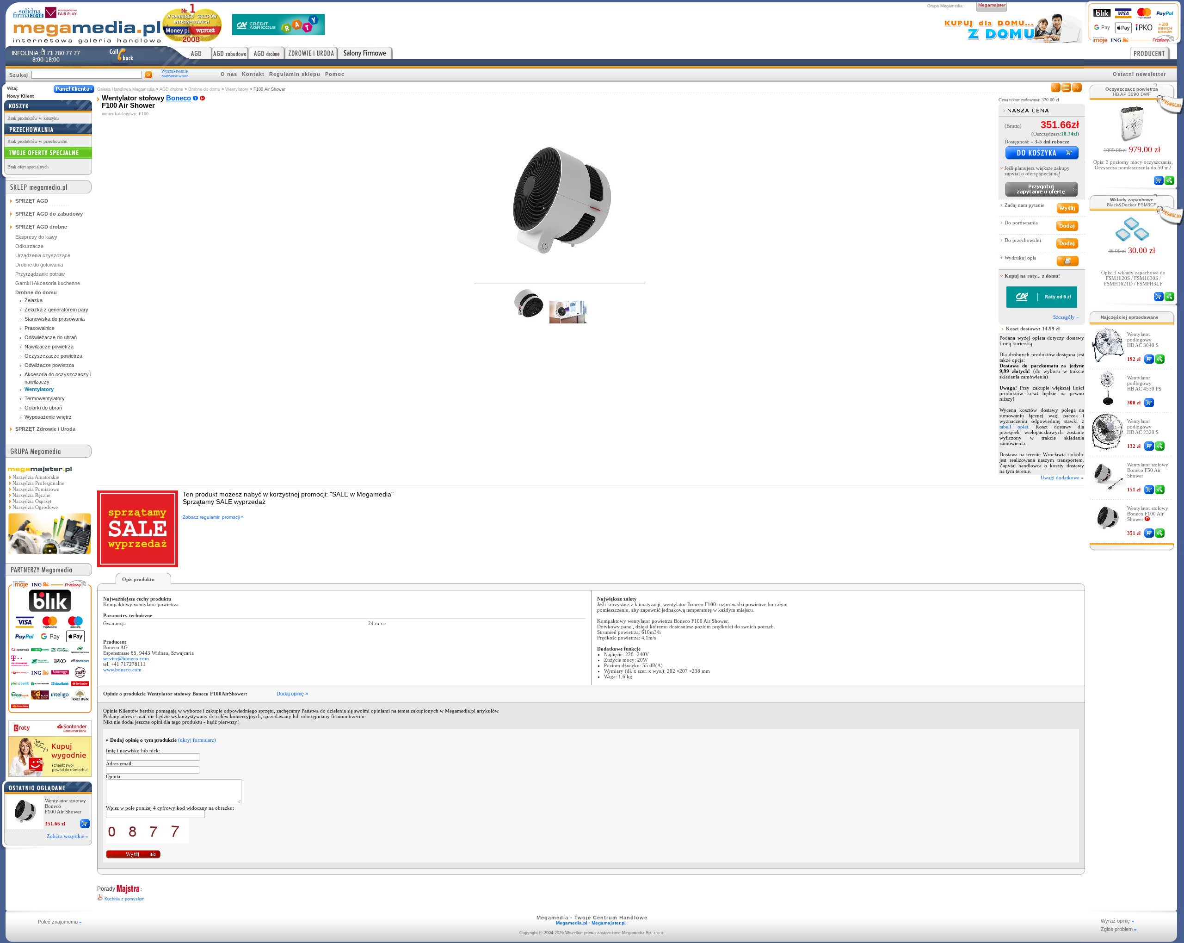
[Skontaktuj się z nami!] (121, 56)
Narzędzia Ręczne (31, 495)
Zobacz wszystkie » (67, 836)
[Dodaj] (85, 824)
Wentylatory (236, 89)
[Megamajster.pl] (49, 555)
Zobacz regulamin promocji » (213, 517)
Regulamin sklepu (295, 74)
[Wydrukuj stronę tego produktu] (1067, 261)
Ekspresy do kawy (36, 237)
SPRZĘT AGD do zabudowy (49, 214)
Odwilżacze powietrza (49, 365)
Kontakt (253, 74)
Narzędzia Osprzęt (31, 501)
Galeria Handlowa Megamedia (125, 89)
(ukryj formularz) (197, 740)
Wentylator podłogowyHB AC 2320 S (1143, 426)
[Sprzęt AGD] (190, 52)
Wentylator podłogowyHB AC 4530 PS (1144, 383)
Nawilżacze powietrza (49, 346)
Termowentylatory (45, 398)
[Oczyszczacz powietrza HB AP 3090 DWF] (1132, 139)
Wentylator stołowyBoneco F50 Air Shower (1147, 470)
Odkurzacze (29, 246)
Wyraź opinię (1117, 921)
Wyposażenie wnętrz (48, 417)
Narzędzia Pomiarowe (35, 489)
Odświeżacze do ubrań (51, 337)
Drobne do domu (204, 89)
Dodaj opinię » (292, 693)
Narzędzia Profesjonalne (38, 483)
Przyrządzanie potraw (40, 274)
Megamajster (991, 4)
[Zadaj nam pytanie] (1067, 208)
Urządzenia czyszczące (42, 255)
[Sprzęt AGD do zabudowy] (230, 52)
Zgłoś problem (1119, 929)
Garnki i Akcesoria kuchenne (47, 283)
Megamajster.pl (609, 922)
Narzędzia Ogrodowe (35, 507)
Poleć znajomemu (60, 921)
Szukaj (18, 75)
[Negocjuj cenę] (1159, 359)
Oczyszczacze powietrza (53, 356)
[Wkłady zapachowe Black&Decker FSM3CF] (1132, 240)
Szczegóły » (1066, 317)
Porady (106, 889)
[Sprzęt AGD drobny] (266, 52)
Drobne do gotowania (39, 264)
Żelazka (34, 300)
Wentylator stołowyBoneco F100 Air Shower (1147, 513)
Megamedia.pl (571, 922)
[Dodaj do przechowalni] (1067, 243)
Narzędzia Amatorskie (35, 477)
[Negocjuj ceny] (1041, 189)
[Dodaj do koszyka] (1042, 153)
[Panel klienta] (74, 89)
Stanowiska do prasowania (55, 319)
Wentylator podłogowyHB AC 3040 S (1143, 339)
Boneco (178, 98)
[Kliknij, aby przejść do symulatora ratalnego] (1041, 306)
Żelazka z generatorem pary (56, 309)
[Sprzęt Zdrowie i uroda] (311, 52)
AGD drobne (171, 89)
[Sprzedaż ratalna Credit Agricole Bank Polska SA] (278, 33)
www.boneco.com (122, 669)
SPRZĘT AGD (31, 201)
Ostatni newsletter (1139, 74)
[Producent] (1153, 52)
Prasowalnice (40, 328)
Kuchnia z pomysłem (125, 899)
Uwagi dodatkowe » (1062, 477)
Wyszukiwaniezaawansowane (174, 73)
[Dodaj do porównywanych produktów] (1067, 226)
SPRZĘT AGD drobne (41, 227)
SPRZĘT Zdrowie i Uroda (45, 429)
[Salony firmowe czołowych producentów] (365, 52)
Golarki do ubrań (43, 407)
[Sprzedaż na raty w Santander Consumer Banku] (50, 774)
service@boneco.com (126, 658)
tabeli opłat (1013, 426)
